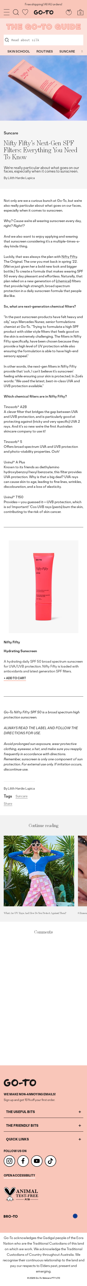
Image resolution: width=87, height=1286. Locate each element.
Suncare (11, 133)
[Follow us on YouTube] (37, 1161)
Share (8, 803)
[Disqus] (43, 1000)
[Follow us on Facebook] (23, 1161)
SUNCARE (67, 51)
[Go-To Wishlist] (25, 12)
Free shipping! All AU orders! (43, 4)
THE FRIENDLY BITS (22, 1125)
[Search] (16, 12)
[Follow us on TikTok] (50, 1161)
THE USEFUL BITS (20, 1112)
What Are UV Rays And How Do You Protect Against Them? (35, 913)
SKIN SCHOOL (18, 51)
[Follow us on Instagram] (9, 1161)
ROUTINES (44, 51)
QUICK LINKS (17, 1139)
